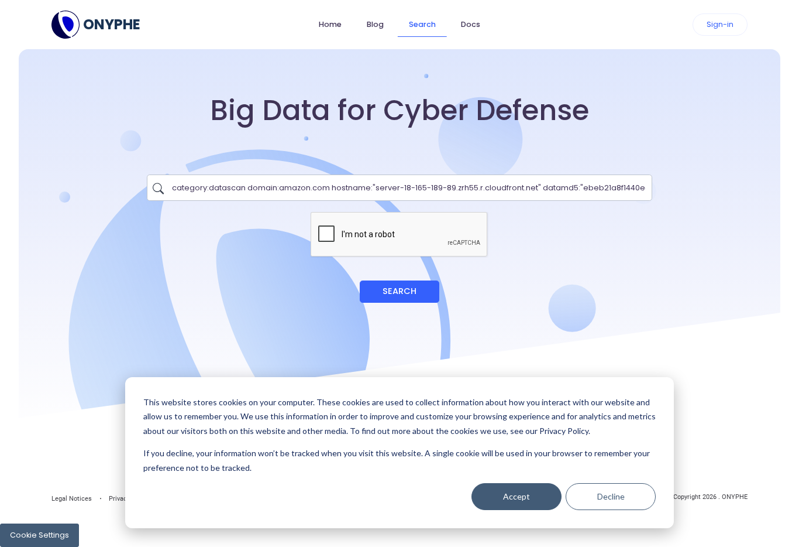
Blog (375, 24)
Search (422, 24)
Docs (470, 24)
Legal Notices (71, 498)
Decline (611, 496)
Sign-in (720, 24)
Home (330, 24)
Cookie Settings (39, 535)
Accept (516, 496)
